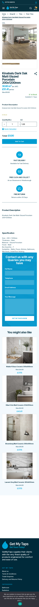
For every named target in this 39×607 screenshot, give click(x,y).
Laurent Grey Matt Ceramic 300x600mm (19, 482)
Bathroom (5, 587)
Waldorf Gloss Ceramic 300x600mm (19, 366)
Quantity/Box (6, 120)
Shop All (12, 14)
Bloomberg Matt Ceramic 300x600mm (19, 444)
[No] (36, 599)
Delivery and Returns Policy (12, 579)
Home (4, 14)
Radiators (5, 590)
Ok (20, 604)
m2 (21, 120)
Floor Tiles (29, 14)
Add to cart (19, 141)
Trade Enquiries (8, 576)
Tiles (20, 14)
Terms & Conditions (9, 574)
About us (5, 571)
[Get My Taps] (12, 9)
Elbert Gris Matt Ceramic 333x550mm (19, 405)
